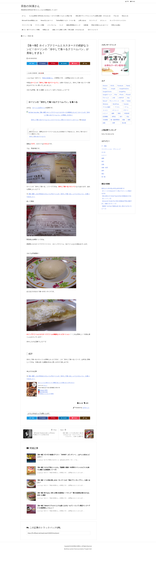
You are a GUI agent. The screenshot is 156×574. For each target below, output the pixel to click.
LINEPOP (121, 97)
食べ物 (31, 36)
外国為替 (126, 113)
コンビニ (105, 110)
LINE (113, 97)
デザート (125, 110)
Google (113, 88)
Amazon (105, 85)
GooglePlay (122, 91)
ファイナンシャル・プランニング (111, 149)
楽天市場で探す (44, 392)
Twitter (129, 101)
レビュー (105, 113)
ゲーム (126, 107)
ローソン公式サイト (38, 108)
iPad (115, 94)
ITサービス (106, 97)
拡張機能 (105, 116)
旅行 (121, 116)
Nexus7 (105, 101)
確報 (129, 119)
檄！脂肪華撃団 (115, 119)
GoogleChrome (107, 91)
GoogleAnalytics (124, 88)
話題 (104, 123)
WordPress (116, 104)
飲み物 (124, 123)
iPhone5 (128, 94)
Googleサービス (107, 94)
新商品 (114, 116)
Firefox (105, 88)
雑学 (103, 170)
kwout (84, 120)
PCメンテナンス (114, 101)
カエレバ (45, 385)
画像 (123, 119)
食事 (87, 403)
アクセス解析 (106, 107)
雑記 (103, 173)
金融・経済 (105, 167)
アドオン (117, 107)
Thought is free (87, 549)
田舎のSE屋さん (47, 78)
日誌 (127, 116)
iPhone (121, 94)
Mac (128, 97)
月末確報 (105, 119)
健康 (113, 113)
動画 (119, 113)
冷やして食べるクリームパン (37, 136)
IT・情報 (104, 146)
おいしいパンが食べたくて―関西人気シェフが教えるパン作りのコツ (56, 382)
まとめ (103, 152)
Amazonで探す (44, 390)
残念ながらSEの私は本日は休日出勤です (113, 188)
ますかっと (86, 407)
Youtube (126, 104)
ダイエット (115, 110)
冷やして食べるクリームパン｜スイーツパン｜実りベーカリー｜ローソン (55, 120)
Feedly (128, 85)
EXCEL (112, 85)
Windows (105, 104)
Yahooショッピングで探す (47, 393)
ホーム (24, 36)
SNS (123, 101)
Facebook (120, 85)
